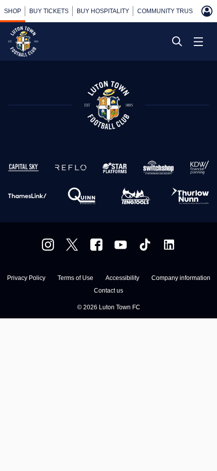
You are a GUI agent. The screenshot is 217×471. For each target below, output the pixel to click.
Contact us (108, 291)
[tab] (12, 11)
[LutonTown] (72, 245)
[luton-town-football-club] (169, 245)
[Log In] (207, 11)
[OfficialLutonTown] (121, 245)
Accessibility (122, 278)
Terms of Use (75, 278)
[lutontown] (48, 245)
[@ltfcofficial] (145, 245)
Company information (180, 278)
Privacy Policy (26, 278)
